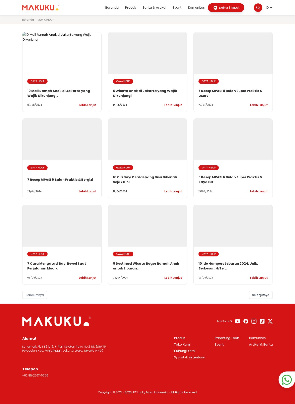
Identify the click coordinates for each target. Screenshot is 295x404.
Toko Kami (182, 344)
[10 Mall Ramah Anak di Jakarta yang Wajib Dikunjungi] (61, 53)
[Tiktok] (262, 321)
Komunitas (196, 7)
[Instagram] (253, 321)
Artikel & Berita (261, 344)
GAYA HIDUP (37, 81)
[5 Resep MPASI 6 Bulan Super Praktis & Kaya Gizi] (233, 139)
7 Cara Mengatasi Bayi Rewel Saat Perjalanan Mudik (56, 266)
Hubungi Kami (184, 351)
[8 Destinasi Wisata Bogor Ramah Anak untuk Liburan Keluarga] (147, 226)
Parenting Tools (227, 338)
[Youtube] (237, 321)
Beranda (112, 7)
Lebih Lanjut (88, 105)
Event (177, 7)
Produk (130, 7)
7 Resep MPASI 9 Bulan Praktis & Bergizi (60, 179)
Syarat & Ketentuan (189, 357)
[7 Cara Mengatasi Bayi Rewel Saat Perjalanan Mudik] (61, 226)
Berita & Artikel (154, 7)
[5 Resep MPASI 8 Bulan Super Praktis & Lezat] (233, 53)
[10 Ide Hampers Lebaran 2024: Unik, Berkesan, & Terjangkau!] (233, 226)
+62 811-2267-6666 (35, 375)
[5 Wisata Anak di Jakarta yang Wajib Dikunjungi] (147, 53)
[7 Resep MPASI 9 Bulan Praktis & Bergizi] (61, 139)
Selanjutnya (260, 295)
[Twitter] (270, 321)
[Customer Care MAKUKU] (287, 379)
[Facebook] (245, 321)
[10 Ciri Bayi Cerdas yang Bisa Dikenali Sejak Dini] (147, 139)
